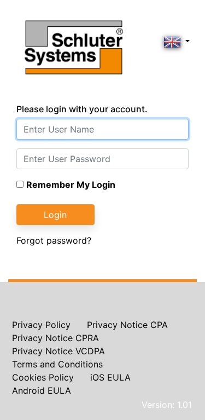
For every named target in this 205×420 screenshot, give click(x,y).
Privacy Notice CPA (127, 324)
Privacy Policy (41, 324)
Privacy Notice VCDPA (58, 351)
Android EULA (41, 390)
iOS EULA (110, 377)
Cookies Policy (43, 377)
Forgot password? (53, 240)
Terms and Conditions (57, 364)
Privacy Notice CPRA (55, 337)
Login (55, 214)
